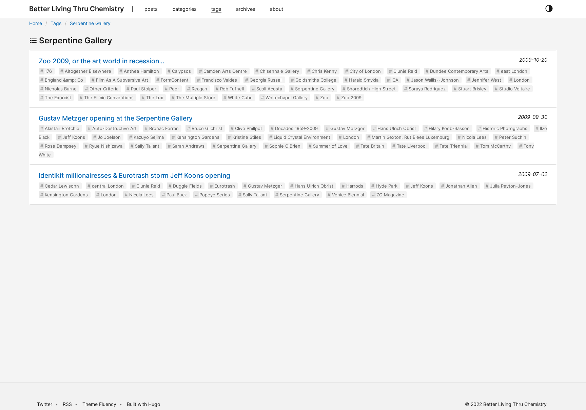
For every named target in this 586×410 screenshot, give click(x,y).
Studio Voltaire (514, 88)
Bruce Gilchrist (207, 128)
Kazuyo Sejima (149, 137)
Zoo (324, 97)
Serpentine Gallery (90, 23)
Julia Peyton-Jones (510, 186)
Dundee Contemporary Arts (459, 71)
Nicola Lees (474, 137)
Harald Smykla (363, 80)
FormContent (175, 80)
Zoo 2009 (351, 97)
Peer (174, 88)
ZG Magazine (390, 194)
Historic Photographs (505, 128)
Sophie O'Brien (284, 146)
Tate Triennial (454, 146)
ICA (394, 80)
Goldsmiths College (315, 80)
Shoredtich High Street (371, 88)
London (522, 80)
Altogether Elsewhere (88, 71)
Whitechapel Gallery (287, 97)
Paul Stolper (143, 88)
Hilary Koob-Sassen (449, 128)
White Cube (240, 97)
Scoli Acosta (269, 88)
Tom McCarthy (495, 146)
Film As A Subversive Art (122, 80)
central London (108, 186)
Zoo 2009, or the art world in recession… (101, 61)
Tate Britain (372, 146)
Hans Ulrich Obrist (396, 128)
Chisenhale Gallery (279, 71)
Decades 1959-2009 (296, 128)
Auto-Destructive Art (114, 128)
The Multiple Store (195, 97)
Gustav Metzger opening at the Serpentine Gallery (116, 118)
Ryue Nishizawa (105, 146)
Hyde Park (386, 186)
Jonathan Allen (461, 186)
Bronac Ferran (164, 128)
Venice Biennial (348, 194)
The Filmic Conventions (109, 97)
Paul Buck (177, 194)
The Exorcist (58, 97)
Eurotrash (224, 186)
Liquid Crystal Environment (302, 137)
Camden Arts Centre (225, 71)
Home (35, 23)
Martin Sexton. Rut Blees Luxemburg (410, 137)
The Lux (154, 97)
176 (48, 71)
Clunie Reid (405, 71)
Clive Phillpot (248, 128)
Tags (56, 23)
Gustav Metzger (347, 128)
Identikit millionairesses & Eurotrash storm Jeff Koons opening (134, 175)
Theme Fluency (100, 404)
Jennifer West (486, 80)
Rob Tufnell (232, 88)
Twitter (44, 404)
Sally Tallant (147, 146)
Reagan (199, 88)
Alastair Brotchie (62, 128)
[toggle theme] (549, 8)
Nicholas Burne (61, 88)
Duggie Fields (187, 186)
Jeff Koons (73, 137)
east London (514, 71)
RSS (67, 404)
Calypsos (181, 71)
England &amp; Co (64, 80)
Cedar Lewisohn (62, 186)
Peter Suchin (512, 137)
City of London (365, 71)
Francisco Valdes (219, 80)
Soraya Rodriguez (427, 88)
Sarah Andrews (188, 146)
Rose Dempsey (60, 146)
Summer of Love (330, 146)
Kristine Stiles (246, 137)
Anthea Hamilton (141, 71)
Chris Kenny (324, 71)
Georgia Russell (266, 80)
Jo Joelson (109, 137)
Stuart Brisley (472, 88)
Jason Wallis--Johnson (435, 80)
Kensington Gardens (197, 137)
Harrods (354, 186)
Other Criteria (104, 88)
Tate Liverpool (412, 146)
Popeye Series (214, 194)
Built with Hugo (143, 404)
